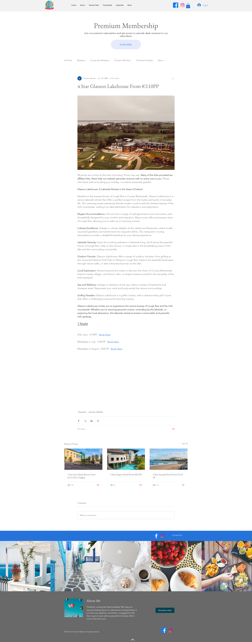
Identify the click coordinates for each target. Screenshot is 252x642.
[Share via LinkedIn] (91, 421)
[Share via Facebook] (78, 421)
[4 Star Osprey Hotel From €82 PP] (126, 459)
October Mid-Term (122, 60)
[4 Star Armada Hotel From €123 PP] (169, 459)
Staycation (82, 412)
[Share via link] (98, 421)
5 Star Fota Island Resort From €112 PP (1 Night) (82, 476)
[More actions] (173, 78)
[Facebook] (175, 5)
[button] (188, 5)
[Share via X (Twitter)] (85, 421)
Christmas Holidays (144, 60)
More (160, 60)
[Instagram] (182, 5)
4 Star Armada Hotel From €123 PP (168, 476)
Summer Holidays (96, 412)
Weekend (81, 60)
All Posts (68, 60)
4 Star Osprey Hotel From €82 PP (126, 474)
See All (185, 443)
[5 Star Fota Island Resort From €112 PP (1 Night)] (83, 459)
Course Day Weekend (99, 60)
